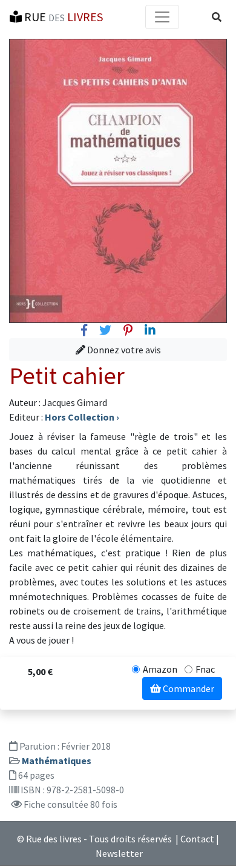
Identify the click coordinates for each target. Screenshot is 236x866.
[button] (216, 17)
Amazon (160, 669)
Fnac (205, 669)
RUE (62, 16)
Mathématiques (56, 760)
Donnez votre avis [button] (123, 350)
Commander (187, 688)
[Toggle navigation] (162, 17)
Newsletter (119, 853)
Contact (197, 839)
